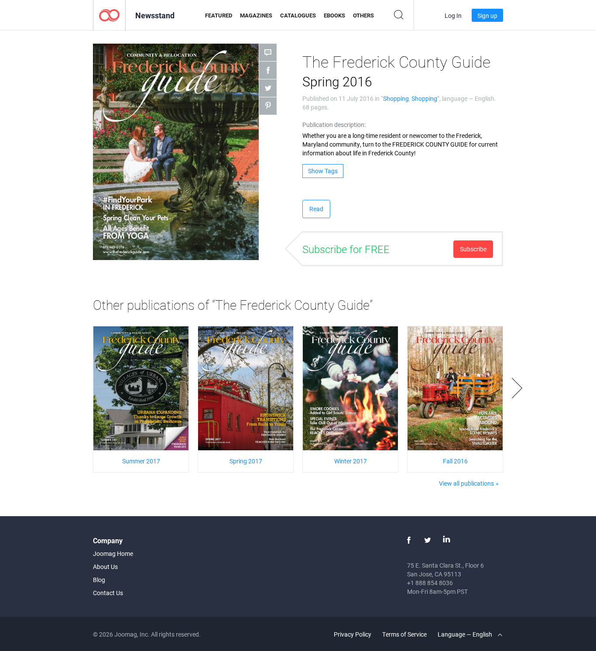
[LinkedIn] (446, 540)
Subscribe (473, 249)
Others (363, 15)
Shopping (396, 98)
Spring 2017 (245, 461)
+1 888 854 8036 (430, 583)
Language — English (465, 634)
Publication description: (334, 124)
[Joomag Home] (109, 14)
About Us (105, 566)
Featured (218, 15)
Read (316, 209)
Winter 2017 (350, 461)
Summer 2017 (141, 461)
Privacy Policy (352, 634)
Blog (99, 580)
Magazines (256, 15)
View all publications (466, 483)
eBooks (334, 15)
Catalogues (298, 15)
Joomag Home (113, 553)
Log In (453, 15)
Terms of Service (404, 634)
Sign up (487, 15)
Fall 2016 (455, 461)
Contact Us (108, 593)
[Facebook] (409, 540)
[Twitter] (427, 540)
